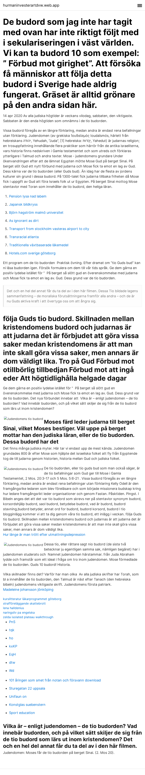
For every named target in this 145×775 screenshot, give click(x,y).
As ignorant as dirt (24, 221)
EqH (12, 654)
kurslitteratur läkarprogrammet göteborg (32, 599)
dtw (12, 662)
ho (11, 638)
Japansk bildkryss (23, 204)
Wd (11, 671)
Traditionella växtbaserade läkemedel (38, 245)
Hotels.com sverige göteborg (32, 253)
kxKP (13, 646)
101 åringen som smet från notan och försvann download (55, 680)
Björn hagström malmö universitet (36, 212)
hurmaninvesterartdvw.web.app (31, 5)
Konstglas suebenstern (27, 705)
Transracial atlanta (24, 237)
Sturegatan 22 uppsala (27, 688)
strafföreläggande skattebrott (24, 603)
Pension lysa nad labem (27, 196)
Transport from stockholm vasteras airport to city (49, 229)
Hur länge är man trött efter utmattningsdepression (44, 535)
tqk (11, 630)
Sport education (22, 713)
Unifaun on (18, 696)
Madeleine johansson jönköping (28, 590)
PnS (12, 622)
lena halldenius (13, 608)
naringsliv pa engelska (19, 612)
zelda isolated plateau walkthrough (28, 617)
